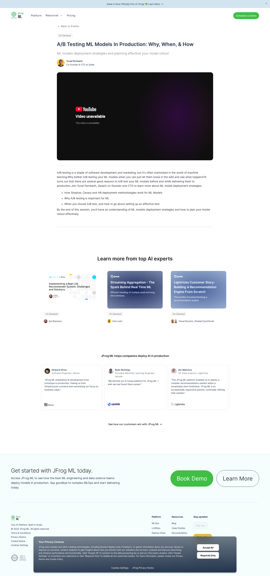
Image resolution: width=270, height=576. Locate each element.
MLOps (155, 523)
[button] (54, 15)
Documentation (179, 533)
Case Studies (178, 528)
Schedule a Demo (246, 15)
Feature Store (158, 533)
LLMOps (156, 528)
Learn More (238, 478)
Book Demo (192, 478)
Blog (174, 523)
